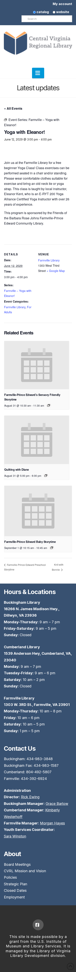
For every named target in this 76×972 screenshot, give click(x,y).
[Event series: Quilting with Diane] (45, 475)
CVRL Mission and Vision (25, 871)
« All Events (13, 108)
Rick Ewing (30, 797)
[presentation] (36, 365)
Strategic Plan (15, 884)
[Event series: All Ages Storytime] (48, 405)
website (62, 12)
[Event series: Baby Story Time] (51, 547)
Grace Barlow (57, 803)
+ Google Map (56, 271)
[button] (38, 73)
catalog (42, 12)
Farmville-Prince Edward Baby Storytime (30, 542)
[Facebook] (38, 924)
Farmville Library (14, 307)
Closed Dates (15, 890)
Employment (14, 897)
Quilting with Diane (16, 469)
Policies (10, 877)
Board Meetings (17, 864)
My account (62, 4)
